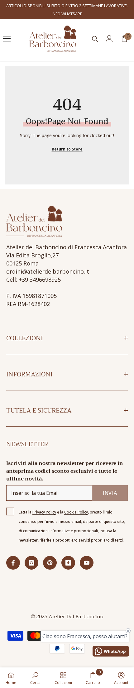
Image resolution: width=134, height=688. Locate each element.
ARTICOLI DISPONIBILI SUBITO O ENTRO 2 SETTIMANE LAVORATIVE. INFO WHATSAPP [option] (67, 10)
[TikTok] (68, 563)
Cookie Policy (76, 512)
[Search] (95, 39)
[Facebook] (13, 563)
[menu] (7, 38)
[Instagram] (31, 563)
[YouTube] (86, 563)
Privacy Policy (44, 512)
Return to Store (67, 149)
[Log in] (109, 38)
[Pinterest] (50, 563)
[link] (35, 678)
